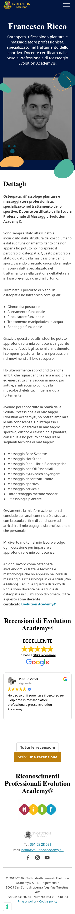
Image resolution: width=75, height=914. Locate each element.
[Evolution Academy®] (16, 5)
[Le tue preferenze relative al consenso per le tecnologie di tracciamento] (7, 907)
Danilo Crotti (29, 679)
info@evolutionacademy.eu (42, 850)
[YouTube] (47, 857)
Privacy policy (27, 901)
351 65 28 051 (40, 844)
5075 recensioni (44, 655)
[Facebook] (28, 857)
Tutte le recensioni (37, 747)
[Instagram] (37, 857)
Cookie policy (48, 901)
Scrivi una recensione (38, 756)
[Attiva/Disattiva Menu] (67, 5)
